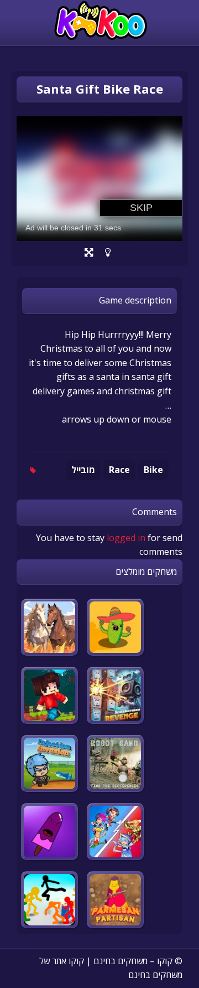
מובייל (83, 470)
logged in (126, 538)
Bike (153, 470)
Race (119, 470)
